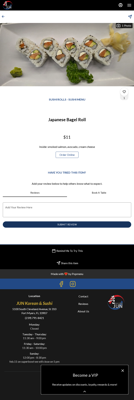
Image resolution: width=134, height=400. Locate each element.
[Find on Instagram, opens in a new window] (73, 284)
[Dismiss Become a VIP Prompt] (122, 370)
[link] (67, 155)
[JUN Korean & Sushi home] (18, 5)
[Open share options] (130, 16)
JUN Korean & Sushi (115, 302)
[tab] (35, 193)
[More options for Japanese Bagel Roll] (124, 92)
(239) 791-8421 (34, 317)
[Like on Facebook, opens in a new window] (61, 284)
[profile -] (120, 5)
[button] (4, 16)
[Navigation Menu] (129, 5)
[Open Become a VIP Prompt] (85, 391)
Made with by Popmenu (43, 273)
